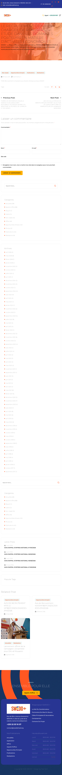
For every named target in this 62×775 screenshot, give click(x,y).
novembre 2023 (10, 309)
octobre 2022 (10, 340)
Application (10, 741)
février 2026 (9, 259)
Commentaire (5, 127)
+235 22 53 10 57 (14, 724)
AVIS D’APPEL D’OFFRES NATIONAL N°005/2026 (20, 567)
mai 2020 (8, 415)
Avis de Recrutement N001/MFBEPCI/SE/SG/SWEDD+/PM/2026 (46, 605)
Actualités (9, 203)
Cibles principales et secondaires (43, 715)
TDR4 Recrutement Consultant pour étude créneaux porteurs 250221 (22, 81)
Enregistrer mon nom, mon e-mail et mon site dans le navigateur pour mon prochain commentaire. (29, 166)
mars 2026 (9, 256)
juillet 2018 (9, 450)
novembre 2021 (10, 369)
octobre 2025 (10, 270)
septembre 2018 (11, 443)
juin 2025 (8, 277)
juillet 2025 (9, 273)
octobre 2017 (9, 468)
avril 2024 (8, 298)
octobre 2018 (10, 440)
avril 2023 (8, 326)
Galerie (8, 214)
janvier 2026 (9, 263)
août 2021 (8, 376)
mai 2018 (8, 457)
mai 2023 (8, 323)
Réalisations (40, 73)
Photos (8, 228)
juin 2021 (8, 379)
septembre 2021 (10, 372)
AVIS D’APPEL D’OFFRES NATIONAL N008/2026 (20, 560)
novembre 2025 (10, 266)
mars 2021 (9, 390)
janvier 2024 (9, 305)
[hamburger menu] (60, 15)
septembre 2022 (11, 344)
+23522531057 (53, 15)
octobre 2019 (9, 432)
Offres (7, 221)
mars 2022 (9, 365)
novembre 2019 (10, 429)
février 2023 (9, 330)
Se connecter (47, 4)
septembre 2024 (11, 291)
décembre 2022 (10, 333)
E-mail (34, 148)
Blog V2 (8, 210)
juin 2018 (8, 454)
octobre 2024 (10, 287)
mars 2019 (9, 436)
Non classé (5, 73)
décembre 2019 (10, 425)
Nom (3, 148)
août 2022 (9, 348)
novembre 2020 (11, 401)
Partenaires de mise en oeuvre (42, 712)
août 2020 (9, 408)
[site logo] (7, 15)
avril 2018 (8, 461)
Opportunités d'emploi (17, 73)
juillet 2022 (9, 351)
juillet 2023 (9, 319)
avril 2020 (8, 418)
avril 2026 (8, 252)
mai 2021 (8, 383)
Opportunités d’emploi (14, 750)
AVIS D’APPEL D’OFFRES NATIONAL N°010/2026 (20, 547)
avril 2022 (8, 362)
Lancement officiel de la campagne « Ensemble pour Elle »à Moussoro (14, 648)
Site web (3, 156)
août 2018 (9, 447)
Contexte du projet (38, 721)
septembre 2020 (11, 404)
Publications (30, 73)
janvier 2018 (9, 464)
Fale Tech (44, 769)
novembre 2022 (10, 337)
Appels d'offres (10, 207)
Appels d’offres (12, 747)
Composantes (36, 718)
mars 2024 (9, 302)
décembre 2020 (11, 397)
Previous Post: (9, 98)
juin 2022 (8, 355)
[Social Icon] (52, 2)
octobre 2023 (10, 312)
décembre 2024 (11, 280)
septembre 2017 (10, 471)
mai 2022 (8, 358)
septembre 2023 (11, 316)
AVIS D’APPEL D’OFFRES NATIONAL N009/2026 (20, 554)
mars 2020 (9, 422)
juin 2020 (8, 411)
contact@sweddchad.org (15, 728)
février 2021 (9, 394)
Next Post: (54, 98)
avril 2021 (8, 386)
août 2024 (9, 294)
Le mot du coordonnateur (40, 709)
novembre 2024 (11, 284)
